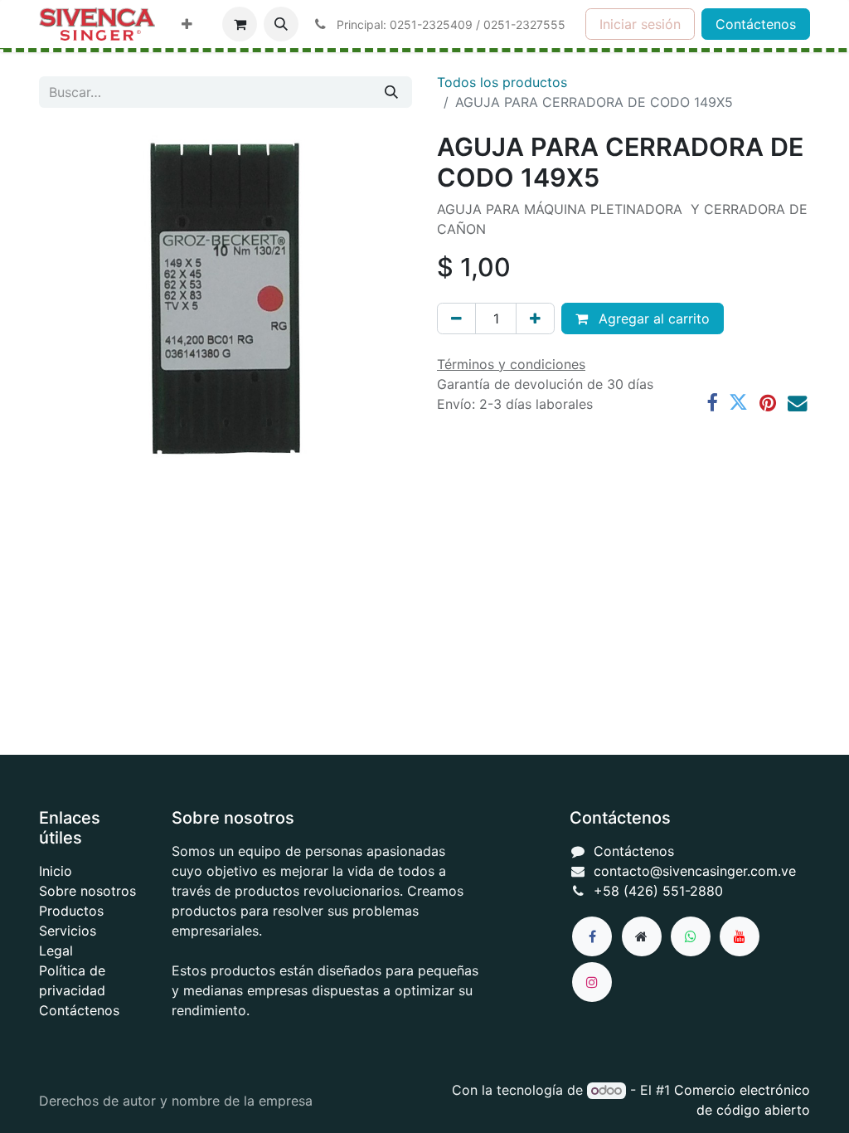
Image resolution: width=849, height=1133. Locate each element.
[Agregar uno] (535, 318)
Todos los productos (502, 82)
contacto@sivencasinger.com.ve (695, 871)
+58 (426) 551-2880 (658, 891)
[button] (281, 24)
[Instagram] (592, 982)
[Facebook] (711, 402)
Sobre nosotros (87, 891)
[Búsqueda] (391, 92)
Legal (56, 950)
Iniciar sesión (640, 24)
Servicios (67, 930)
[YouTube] (739, 936)
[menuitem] (187, 24)
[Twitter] (738, 402)
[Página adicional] (642, 936)
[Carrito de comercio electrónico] (239, 24)
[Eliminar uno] (456, 318)
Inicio (55, 871)
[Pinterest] (767, 402)
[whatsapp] (691, 936)
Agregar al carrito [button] (652, 318)
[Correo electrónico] (797, 402)
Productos (71, 910)
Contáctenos (756, 24)
